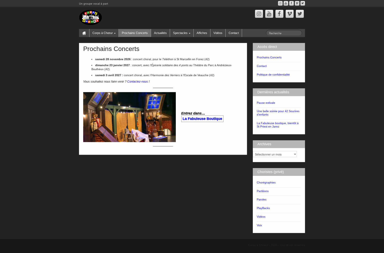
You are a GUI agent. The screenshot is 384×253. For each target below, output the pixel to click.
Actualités (160, 33)
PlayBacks (263, 208)
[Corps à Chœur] (90, 17)
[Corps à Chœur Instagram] (280, 3)
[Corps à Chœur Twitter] (302, 3)
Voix (259, 225)
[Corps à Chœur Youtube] (286, 3)
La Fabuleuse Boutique (202, 119)
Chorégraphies (266, 182)
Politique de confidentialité (273, 74)
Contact (234, 33)
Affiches (202, 33)
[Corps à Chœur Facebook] (291, 3)
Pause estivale (266, 102)
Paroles (261, 199)
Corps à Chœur (103, 33)
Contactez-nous (137, 81)
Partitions (263, 191)
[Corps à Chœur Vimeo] (297, 3)
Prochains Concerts (135, 33)
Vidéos (217, 33)
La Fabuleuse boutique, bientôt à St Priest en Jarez (278, 125)
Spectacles (180, 33)
